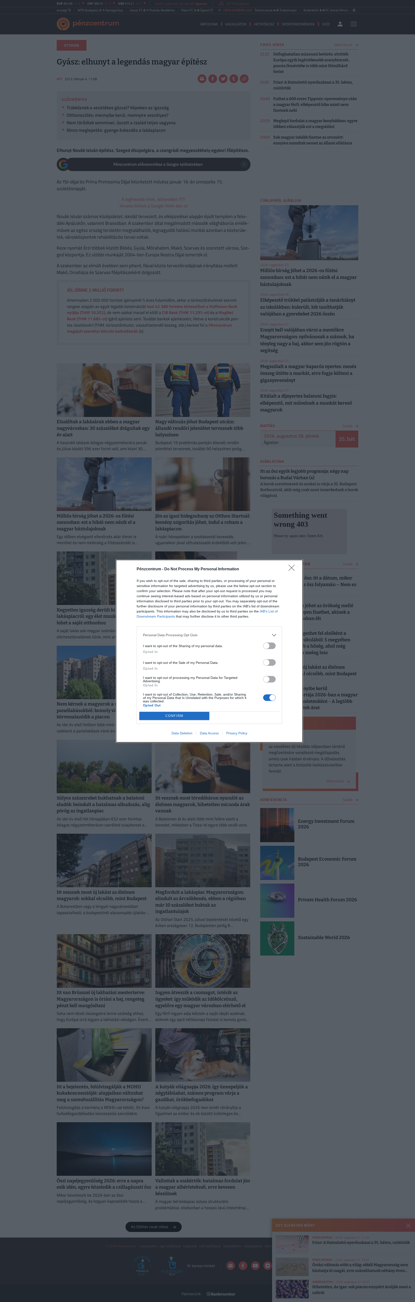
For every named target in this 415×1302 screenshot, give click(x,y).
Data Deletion (182, 733)
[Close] (293, 569)
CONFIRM (174, 716)
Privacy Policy (236, 733)
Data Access (209, 733)
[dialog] (209, 651)
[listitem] (209, 635)
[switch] (269, 646)
